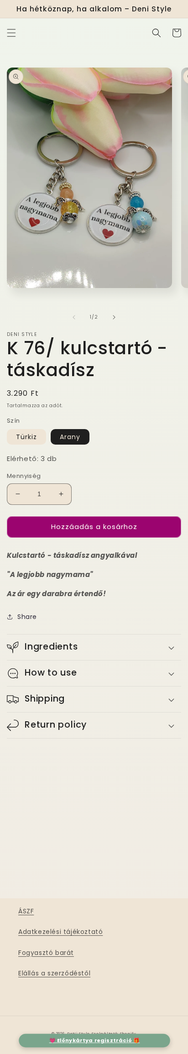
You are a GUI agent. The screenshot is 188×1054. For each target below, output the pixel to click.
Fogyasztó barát (46, 952)
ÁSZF (26, 911)
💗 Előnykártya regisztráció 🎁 (94, 1040)
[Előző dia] (74, 317)
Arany (70, 436)
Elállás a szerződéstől (54, 973)
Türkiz (26, 436)
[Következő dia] (114, 317)
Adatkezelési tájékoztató (60, 931)
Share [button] (27, 616)
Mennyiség (24, 476)
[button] (11, 33)
